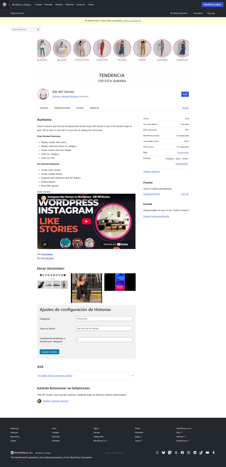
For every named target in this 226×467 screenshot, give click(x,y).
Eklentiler (56, 437)
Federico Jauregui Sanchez (65, 96)
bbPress (181, 437)
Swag (138, 441)
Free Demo (47, 254)
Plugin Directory (17, 13)
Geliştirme (94, 108)
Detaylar (44, 108)
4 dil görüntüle (183, 153)
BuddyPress (183, 441)
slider (178, 159)
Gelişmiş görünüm (151, 171)
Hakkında (14, 428)
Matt (180, 432)
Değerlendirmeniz (151, 194)
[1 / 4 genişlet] (65, 276)
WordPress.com (184, 428)
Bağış (138, 437)
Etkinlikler (139, 432)
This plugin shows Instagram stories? (54, 375)
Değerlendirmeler (62, 108)
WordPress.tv (100, 441)
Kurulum (80, 108)
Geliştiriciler (99, 437)
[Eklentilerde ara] (38, 29)
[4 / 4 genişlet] (132, 308)
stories (185, 159)
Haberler (14, 432)
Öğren (96, 428)
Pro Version (47, 258)
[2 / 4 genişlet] (98, 276)
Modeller (56, 441)
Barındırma (14, 437)
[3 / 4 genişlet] (132, 276)
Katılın (137, 428)
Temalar (55, 432)
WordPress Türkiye (43, 453)
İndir (185, 94)
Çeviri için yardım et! (132, 21)
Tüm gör (185, 194)
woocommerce (182, 164)
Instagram (170, 159)
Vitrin (54, 428)
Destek (185, 108)
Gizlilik (13, 441)
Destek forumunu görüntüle (156, 216)
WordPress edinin (212, 4)
